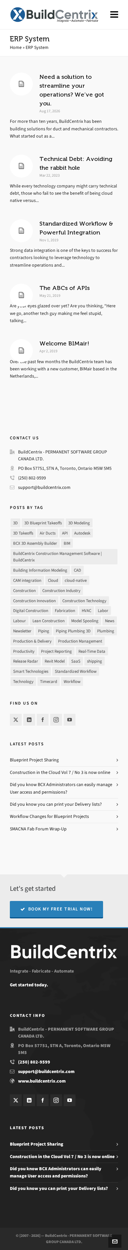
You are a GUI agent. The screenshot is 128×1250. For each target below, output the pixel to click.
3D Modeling (79, 523)
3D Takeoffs (23, 533)
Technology (23, 681)
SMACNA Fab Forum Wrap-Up (38, 829)
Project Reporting (56, 651)
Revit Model (55, 661)
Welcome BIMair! (64, 343)
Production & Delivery (32, 641)
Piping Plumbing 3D (73, 631)
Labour (19, 621)
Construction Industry (61, 590)
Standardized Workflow (75, 671)
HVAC (86, 610)
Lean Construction (48, 621)
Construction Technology (84, 600)
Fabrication (65, 610)
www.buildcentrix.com (42, 1081)
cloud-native (76, 580)
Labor (103, 610)
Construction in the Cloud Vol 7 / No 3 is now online (60, 772)
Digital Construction (30, 610)
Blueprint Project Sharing (34, 760)
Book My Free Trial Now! (60, 909)
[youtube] (69, 720)
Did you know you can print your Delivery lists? (56, 804)
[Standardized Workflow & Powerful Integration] (21, 230)
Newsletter (22, 631)
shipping (94, 661)
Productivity (23, 651)
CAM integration (27, 580)
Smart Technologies (30, 671)
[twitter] (16, 720)
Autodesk (82, 533)
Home (16, 47)
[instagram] (56, 720)
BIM (67, 543)
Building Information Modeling (40, 570)
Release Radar (25, 661)
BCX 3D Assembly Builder (35, 543)
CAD (77, 570)
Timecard (48, 681)
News (109, 621)
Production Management (80, 641)
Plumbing (105, 631)
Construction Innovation (34, 600)
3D (15, 523)
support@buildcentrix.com (44, 487)
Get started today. (29, 985)
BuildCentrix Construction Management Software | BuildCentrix (57, 557)
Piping (43, 631)
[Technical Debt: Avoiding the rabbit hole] (21, 166)
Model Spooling (84, 621)
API (65, 533)
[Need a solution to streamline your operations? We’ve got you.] (21, 84)
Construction (24, 590)
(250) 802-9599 (32, 478)
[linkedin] (29, 720)
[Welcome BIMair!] (21, 350)
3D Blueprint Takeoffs (43, 523)
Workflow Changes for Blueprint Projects (49, 816)
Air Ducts (47, 533)
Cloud (53, 580)
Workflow (72, 681)
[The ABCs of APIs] (21, 295)
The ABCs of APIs (64, 288)
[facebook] (43, 720)
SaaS (75, 661)
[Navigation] (114, 15)
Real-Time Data (91, 651)
